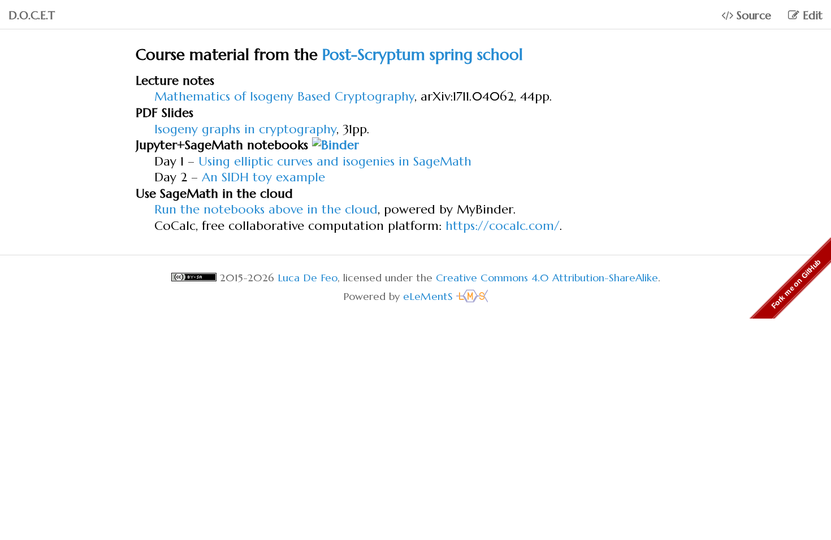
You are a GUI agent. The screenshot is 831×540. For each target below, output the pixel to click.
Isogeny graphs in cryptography (245, 129)
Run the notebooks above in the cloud (266, 209)
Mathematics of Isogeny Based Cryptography (284, 96)
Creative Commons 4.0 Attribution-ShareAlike (547, 277)
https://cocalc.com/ (502, 225)
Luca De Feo (307, 277)
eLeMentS (429, 296)
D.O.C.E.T (31, 15)
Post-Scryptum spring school (422, 54)
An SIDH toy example (263, 177)
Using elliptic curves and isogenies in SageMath (334, 161)
